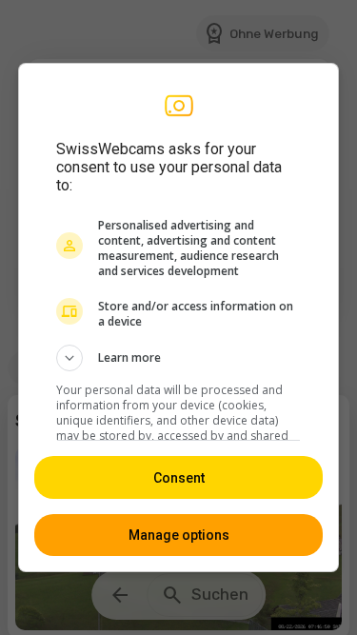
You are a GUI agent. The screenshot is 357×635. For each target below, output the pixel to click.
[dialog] (179, 318)
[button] (179, 358)
